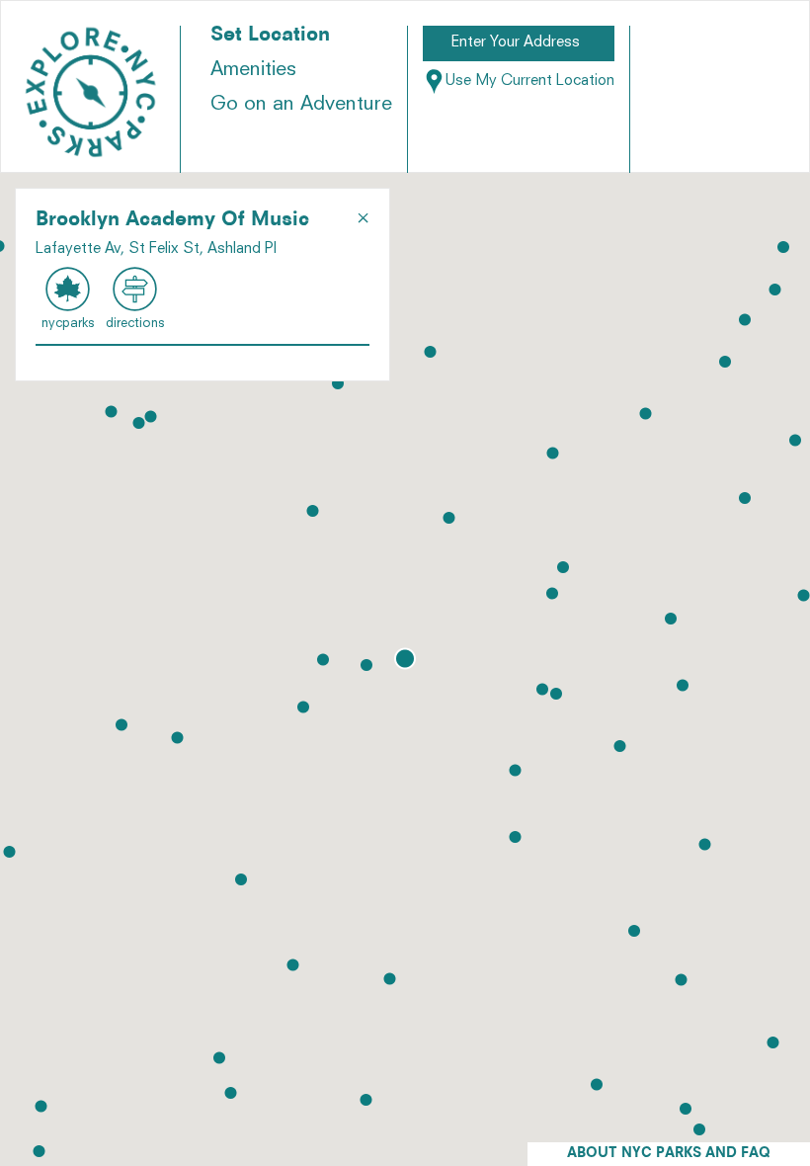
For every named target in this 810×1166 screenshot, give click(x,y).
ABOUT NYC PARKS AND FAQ (668, 1153)
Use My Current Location (530, 81)
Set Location (270, 35)
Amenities (253, 70)
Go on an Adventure (301, 105)
